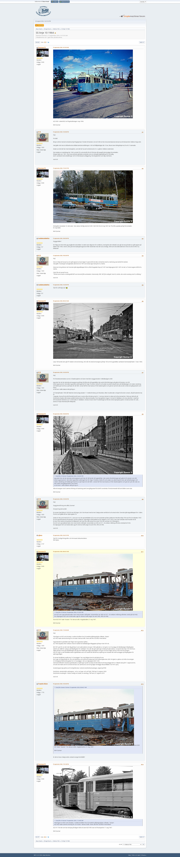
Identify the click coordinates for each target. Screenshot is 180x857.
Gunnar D (42, 47)
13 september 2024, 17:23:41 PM (61, 168)
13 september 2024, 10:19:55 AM (61, 47)
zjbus (40, 535)
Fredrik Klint (43, 684)
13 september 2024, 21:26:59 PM (61, 284)
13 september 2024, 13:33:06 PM (61, 132)
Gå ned (37, 42)
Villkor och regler (136, 855)
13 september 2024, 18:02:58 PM (61, 238)
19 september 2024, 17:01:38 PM (61, 764)
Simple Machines (46, 855)
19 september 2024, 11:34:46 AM (61, 630)
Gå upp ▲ (143, 855)
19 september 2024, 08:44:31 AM (61, 551)
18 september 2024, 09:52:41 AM (61, 301)
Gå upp (37, 837)
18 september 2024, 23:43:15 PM (61, 535)
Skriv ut (142, 42)
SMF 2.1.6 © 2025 (38, 855)
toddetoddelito (43, 238)
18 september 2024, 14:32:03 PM (61, 372)
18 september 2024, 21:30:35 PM (61, 499)
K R (39, 132)
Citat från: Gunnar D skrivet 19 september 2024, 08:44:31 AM (71, 687)
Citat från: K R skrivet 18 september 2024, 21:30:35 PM (69, 612)
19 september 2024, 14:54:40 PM (61, 683)
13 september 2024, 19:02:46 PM (61, 255)
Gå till (120, 844)
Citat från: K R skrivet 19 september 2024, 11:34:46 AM (69, 820)
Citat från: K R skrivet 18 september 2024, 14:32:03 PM (69, 476)
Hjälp (129, 855)
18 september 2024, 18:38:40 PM (61, 414)
